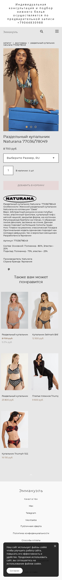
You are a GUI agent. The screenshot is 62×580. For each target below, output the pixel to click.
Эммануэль (10, 32)
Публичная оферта (31, 526)
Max (36, 499)
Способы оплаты (31, 540)
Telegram (31, 513)
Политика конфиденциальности (31, 533)
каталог (7, 43)
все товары (21, 43)
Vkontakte (31, 520)
